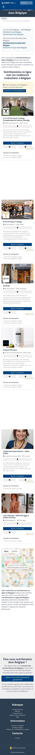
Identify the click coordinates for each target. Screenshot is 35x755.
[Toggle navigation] (3, 7)
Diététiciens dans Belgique (12, 32)
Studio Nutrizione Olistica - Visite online (16, 452)
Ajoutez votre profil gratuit (17, 715)
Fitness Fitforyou (10, 350)
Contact (17, 738)
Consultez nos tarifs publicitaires (14, 91)
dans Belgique (26, 30)
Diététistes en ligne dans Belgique (15, 48)
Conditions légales (17, 727)
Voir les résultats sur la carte (17, 568)
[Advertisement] (17, 179)
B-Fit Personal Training (12, 222)
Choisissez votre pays (18, 748)
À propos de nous (17, 709)
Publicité (17, 711)
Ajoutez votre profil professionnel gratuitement (17, 678)
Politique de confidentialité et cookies (17, 729)
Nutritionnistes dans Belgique (13, 34)
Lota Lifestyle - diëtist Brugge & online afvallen (16, 516)
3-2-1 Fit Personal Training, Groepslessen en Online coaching (16, 119)
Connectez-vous (17, 713)
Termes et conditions (17, 725)
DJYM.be (6, 286)
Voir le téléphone (18, 143)
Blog (17, 717)
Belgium (4, 18)
